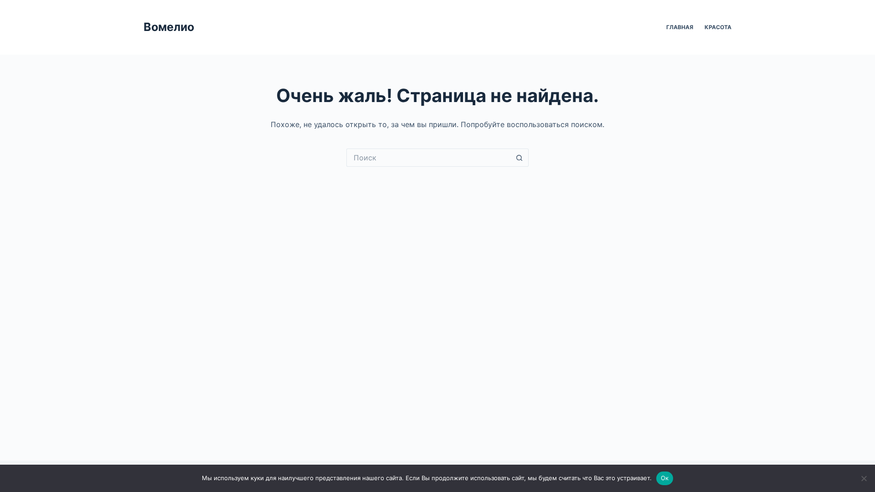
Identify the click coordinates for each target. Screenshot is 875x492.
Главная (679, 27)
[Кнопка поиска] (519, 158)
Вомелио (169, 27)
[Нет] (863, 478)
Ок (665, 478)
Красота (718, 27)
